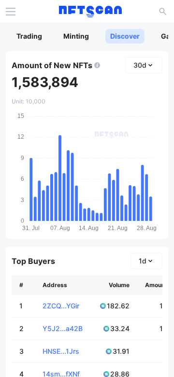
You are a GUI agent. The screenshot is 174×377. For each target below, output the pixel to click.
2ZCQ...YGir (61, 306)
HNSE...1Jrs (61, 351)
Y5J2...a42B (63, 328)
